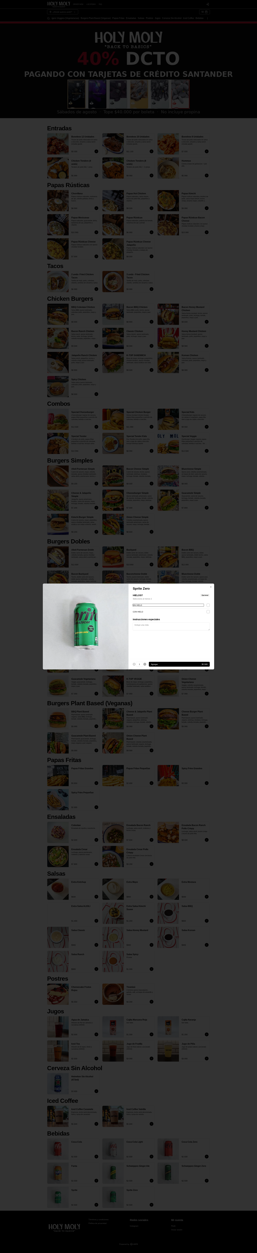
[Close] (211, 587)
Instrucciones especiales (146, 619)
